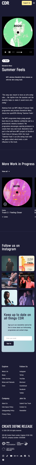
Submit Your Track (25, 403)
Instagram (23, 371)
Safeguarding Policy (8, 410)
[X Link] (25, 456)
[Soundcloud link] (21, 456)
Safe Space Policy (7, 407)
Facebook (22, 389)
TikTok (22, 375)
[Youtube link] (11, 456)
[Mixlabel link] (16, 456)
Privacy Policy (6, 414)
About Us (5, 403)
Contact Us (23, 407)
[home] (5, 3)
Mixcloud (22, 382)
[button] (34, 3)
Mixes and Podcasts (8, 382)
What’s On (5, 371)
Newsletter (23, 410)
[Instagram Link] (3, 456)
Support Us (26, 3)
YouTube (22, 379)
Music (4, 375)
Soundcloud (23, 386)
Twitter (22, 393)
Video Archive (6, 379)
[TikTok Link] (7, 456)
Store (3, 386)
